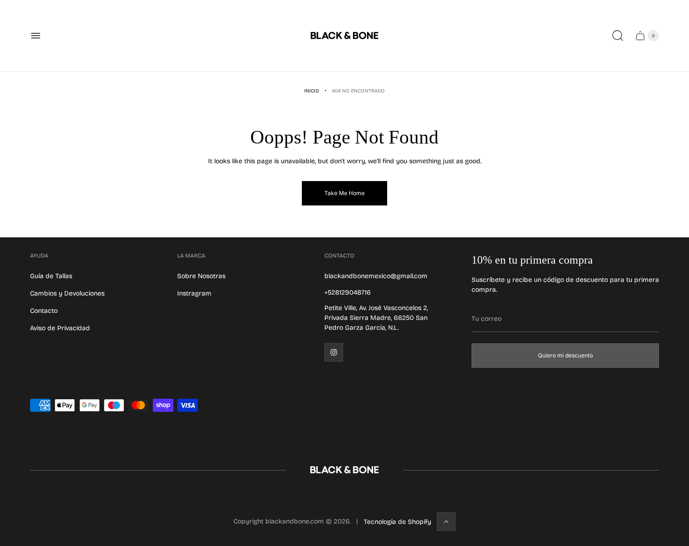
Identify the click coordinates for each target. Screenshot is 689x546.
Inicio (311, 91)
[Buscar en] (617, 35)
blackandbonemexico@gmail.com (375, 276)
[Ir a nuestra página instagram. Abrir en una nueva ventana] (333, 352)
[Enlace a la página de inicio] (344, 470)
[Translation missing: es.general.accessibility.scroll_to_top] (446, 521)
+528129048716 (347, 292)
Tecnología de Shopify (397, 522)
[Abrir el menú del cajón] (35, 35)
